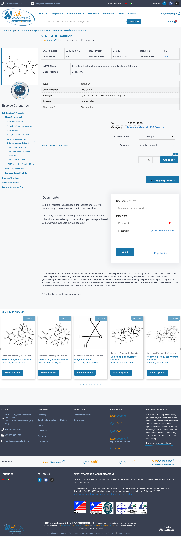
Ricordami (124, 231)
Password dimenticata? (162, 230)
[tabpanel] (18, 347)
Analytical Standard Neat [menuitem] (18, 134)
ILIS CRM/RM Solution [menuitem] (18, 147)
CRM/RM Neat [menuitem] (13, 130)
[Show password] (169, 223)
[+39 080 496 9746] (2, 3)
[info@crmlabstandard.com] (32, 3)
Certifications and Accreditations (53, 420)
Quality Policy (110, 533)
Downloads (109, 13)
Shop (41, 13)
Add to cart (169, 159)
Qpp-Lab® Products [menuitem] (10, 178)
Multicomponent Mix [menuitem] (14, 168)
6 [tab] (94, 384)
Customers (43, 430)
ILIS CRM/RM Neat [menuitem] (16, 159)
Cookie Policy (79, 533)
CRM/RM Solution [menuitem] (15, 121)
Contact (132, 13)
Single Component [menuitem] (13, 117)
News (122, 13)
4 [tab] (89, 384)
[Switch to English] (126, 3)
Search (134, 21)
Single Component (41, 30)
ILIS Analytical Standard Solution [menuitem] (19, 153)
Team (40, 425)
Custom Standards (82, 414)
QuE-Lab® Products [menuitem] (10, 182)
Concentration (121, 136)
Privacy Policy (66, 533)
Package (124, 145)
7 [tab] (97, 384)
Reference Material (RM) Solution (69, 30)
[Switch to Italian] (131, 3)
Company (42, 414)
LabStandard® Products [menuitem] (13, 113)
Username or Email (127, 201)
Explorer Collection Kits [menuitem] (16, 173)
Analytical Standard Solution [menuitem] (19, 126)
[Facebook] (171, 3)
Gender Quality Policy (94, 533)
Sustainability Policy (125, 533)
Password (121, 215)
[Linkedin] (164, 3)
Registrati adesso (164, 253)
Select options (12, 372)
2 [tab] (83, 384)
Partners (42, 436)
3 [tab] (86, 384)
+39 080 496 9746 (14, 3)
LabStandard (23, 30)
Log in (125, 251)
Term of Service (53, 533)
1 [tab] (80, 384)
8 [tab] (100, 384)
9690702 (169, 56)
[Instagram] (177, 3)
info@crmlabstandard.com (47, 3)
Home (4, 30)
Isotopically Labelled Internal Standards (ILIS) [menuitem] (18, 141)
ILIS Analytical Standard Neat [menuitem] (21, 164)
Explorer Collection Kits (121, 441)
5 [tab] (91, 384)
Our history (43, 441)
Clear (175, 145)
